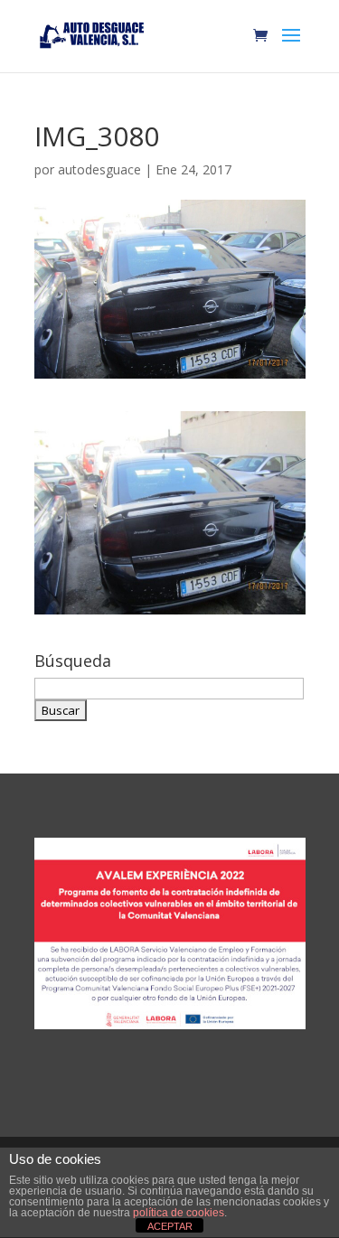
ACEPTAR (170, 1226)
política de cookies (178, 1212)
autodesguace (99, 169)
